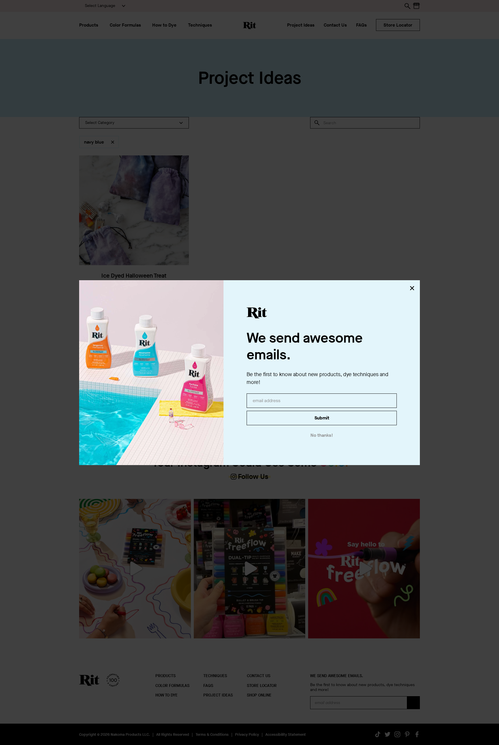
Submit (321, 418)
